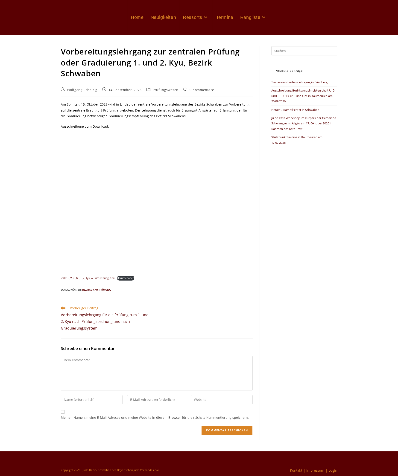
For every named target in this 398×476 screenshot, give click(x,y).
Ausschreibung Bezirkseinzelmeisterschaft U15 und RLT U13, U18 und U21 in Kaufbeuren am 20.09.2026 (302, 95)
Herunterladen (125, 278)
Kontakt (296, 470)
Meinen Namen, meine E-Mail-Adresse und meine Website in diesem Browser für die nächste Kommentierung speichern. (155, 417)
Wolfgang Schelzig (82, 90)
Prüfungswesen (166, 90)
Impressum (315, 470)
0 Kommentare (202, 90)
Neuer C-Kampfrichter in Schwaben (295, 110)
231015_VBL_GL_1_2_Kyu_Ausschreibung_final (88, 278)
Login (332, 470)
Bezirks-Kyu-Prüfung (96, 289)
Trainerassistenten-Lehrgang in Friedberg (299, 82)
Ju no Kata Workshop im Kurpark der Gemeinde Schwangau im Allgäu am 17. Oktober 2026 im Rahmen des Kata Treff (303, 123)
